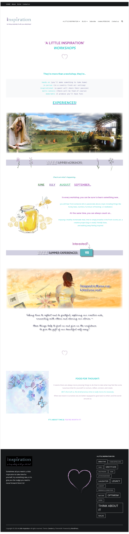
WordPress (74, 528)
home (111, 471)
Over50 (100, 500)
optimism (113, 495)
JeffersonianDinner (104, 476)
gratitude (111, 467)
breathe (102, 461)
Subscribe (93, 21)
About (14, 4)
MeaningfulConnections (105, 490)
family (100, 467)
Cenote (50, 528)
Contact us (26, 4)
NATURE (101, 496)
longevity (101, 486)
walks (101, 516)
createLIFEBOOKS (104, 21)
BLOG (19, 4)
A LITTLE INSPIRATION (70, 21)
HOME (8, 4)
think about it (108, 508)
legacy (116, 480)
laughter (103, 481)
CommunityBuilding (115, 462)
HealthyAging (102, 471)
